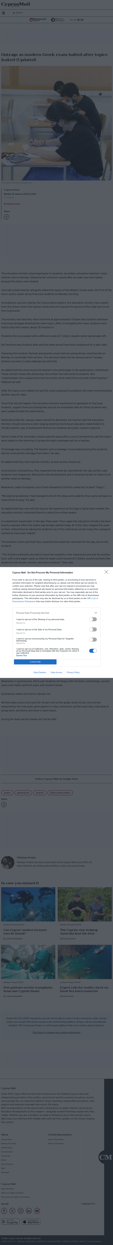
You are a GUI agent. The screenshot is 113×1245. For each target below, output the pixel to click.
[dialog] (56, 622)
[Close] (107, 573)
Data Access (56, 672)
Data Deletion (40, 672)
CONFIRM (35, 662)
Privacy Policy (73, 672)
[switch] (93, 619)
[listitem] (56, 612)
